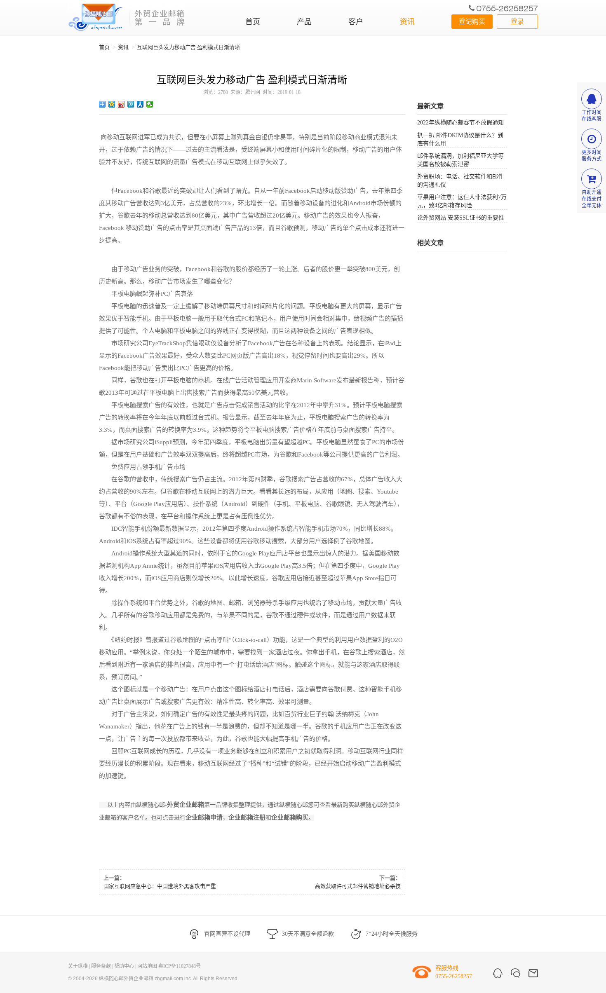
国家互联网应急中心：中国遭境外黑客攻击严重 (159, 886)
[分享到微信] (149, 104)
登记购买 (472, 21)
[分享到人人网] (140, 104)
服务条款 (101, 966)
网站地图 (147, 966)
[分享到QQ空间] (111, 104)
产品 (304, 22)
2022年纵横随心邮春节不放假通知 (460, 122)
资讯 (407, 22)
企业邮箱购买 (289, 817)
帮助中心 (124, 966)
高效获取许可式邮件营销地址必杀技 (358, 886)
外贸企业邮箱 (185, 804)
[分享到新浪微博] (121, 104)
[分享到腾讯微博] (130, 104)
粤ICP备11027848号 (179, 966)
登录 (517, 21)
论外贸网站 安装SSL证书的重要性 (460, 218)
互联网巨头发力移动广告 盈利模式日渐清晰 (188, 47)
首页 (252, 22)
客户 (355, 22)
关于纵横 (78, 966)
